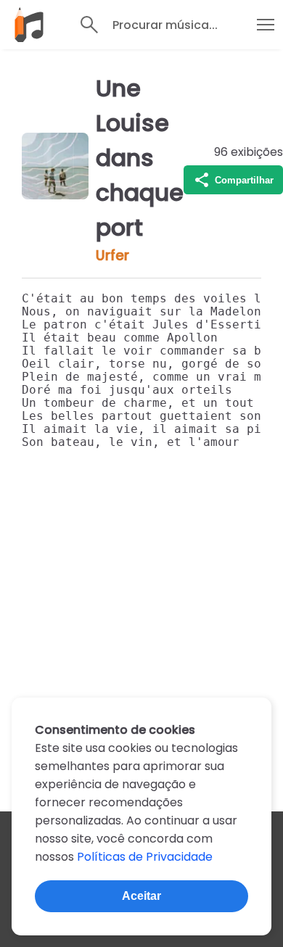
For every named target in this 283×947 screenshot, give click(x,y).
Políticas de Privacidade (145, 856)
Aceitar (141, 896)
